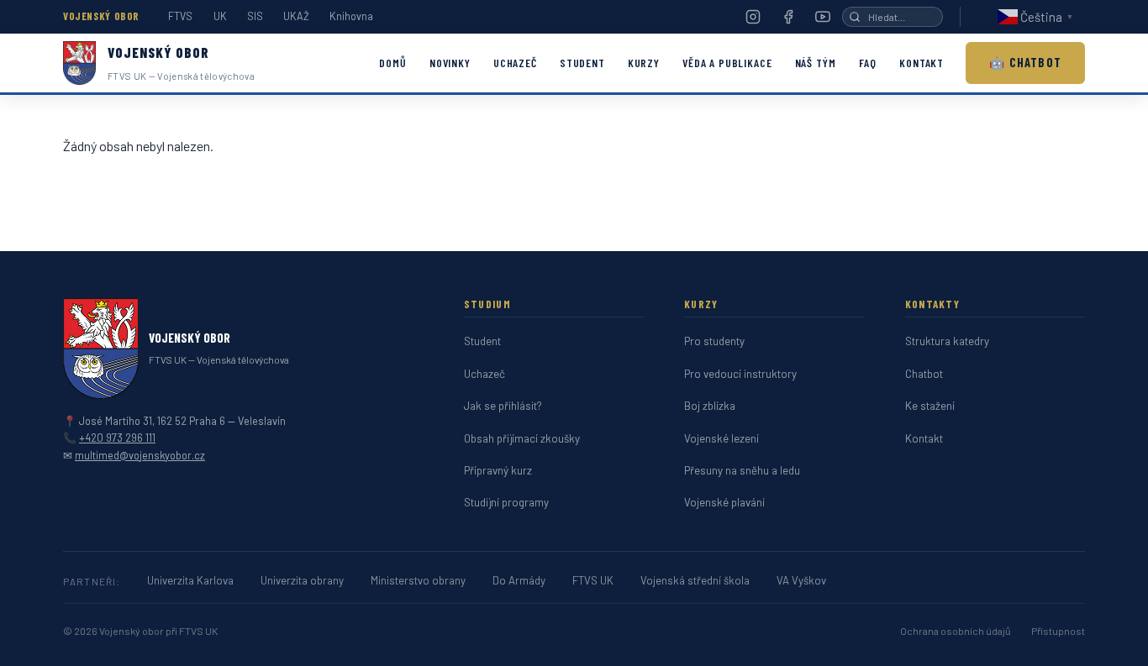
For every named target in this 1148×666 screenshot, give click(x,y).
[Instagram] (753, 16)
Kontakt (921, 62)
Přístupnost (1058, 631)
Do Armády (518, 580)
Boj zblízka (709, 405)
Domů (392, 62)
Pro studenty (714, 341)
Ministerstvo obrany (418, 580)
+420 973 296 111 (117, 437)
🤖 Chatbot (1025, 62)
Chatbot (924, 373)
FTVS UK (592, 580)
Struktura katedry (947, 341)
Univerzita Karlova (190, 580)
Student (582, 62)
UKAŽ (296, 16)
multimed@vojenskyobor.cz (140, 455)
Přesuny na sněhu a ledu (742, 470)
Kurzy (644, 62)
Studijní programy (506, 502)
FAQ (868, 62)
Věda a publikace (726, 62)
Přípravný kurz (498, 470)
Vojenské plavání (724, 502)
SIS (255, 16)
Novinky (450, 62)
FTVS (180, 16)
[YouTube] (822, 16)
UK (220, 16)
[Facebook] (788, 16)
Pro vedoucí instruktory (740, 373)
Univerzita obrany (302, 580)
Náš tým (815, 62)
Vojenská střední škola (695, 580)
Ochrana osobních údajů (955, 631)
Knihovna (351, 16)
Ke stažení (930, 405)
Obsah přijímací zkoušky (522, 438)
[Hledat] (855, 17)
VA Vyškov (801, 580)
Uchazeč (515, 62)
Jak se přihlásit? (503, 405)
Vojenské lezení (721, 438)
